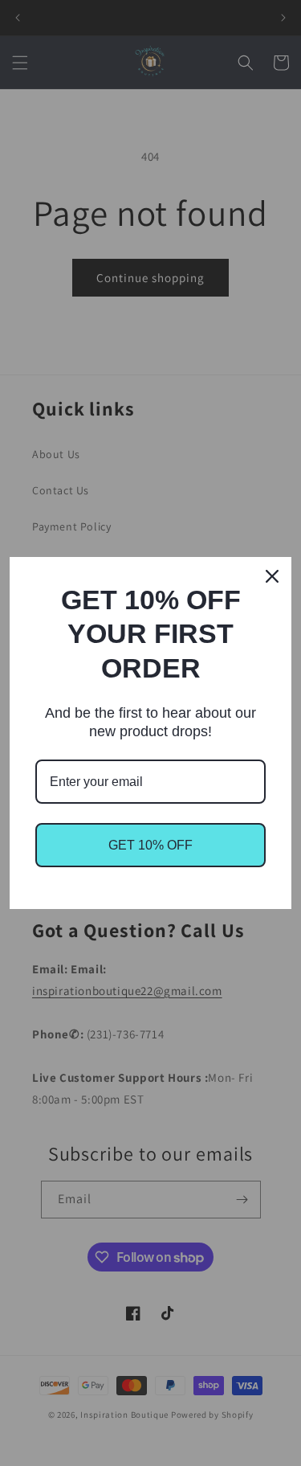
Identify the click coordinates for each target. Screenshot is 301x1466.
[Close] (272, 576)
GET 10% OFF (150, 845)
